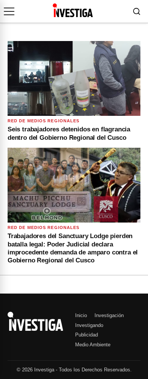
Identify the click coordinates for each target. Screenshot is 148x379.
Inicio (81, 315)
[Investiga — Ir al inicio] (73, 10)
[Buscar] (136, 11)
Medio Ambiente (92, 344)
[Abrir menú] (9, 11)
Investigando (89, 325)
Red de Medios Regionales (43, 120)
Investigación (109, 315)
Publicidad (86, 335)
